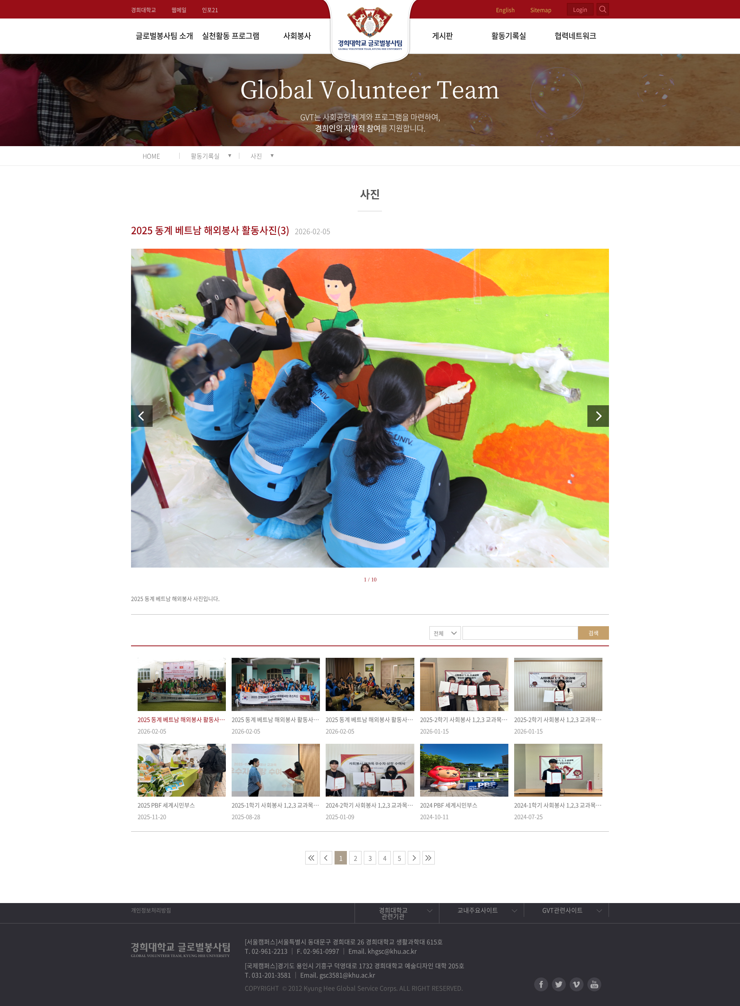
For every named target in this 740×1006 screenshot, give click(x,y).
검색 (594, 633)
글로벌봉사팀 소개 (164, 35)
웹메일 (179, 9)
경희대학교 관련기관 (393, 913)
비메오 (577, 984)
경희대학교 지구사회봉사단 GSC (370, 35)
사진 (256, 155)
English (505, 9)
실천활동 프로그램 (230, 35)
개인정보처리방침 (151, 910)
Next (598, 416)
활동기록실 (508, 35)
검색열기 (603, 9)
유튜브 (594, 984)
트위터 (559, 984)
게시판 (442, 35)
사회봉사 (297, 35)
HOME (151, 155)
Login (580, 9)
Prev (142, 416)
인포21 (210, 9)
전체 (439, 633)
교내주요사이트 (477, 910)
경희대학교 (143, 9)
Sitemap (541, 9)
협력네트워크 (575, 35)
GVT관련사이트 (562, 910)
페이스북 (541, 984)
